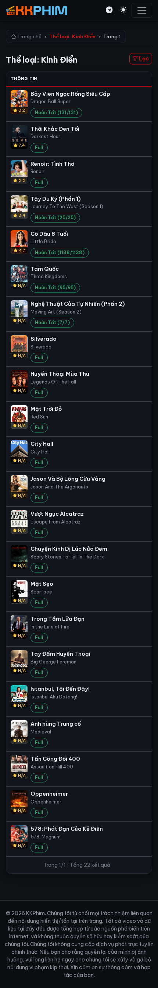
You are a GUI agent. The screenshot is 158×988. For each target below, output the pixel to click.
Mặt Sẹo (41, 584)
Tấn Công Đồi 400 (55, 759)
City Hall (41, 444)
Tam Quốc (44, 269)
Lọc (143, 58)
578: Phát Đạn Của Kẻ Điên (66, 829)
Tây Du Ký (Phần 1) (55, 199)
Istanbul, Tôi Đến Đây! (60, 689)
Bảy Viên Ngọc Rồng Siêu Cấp (70, 94)
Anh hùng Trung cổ (55, 724)
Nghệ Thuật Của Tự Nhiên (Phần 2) (77, 304)
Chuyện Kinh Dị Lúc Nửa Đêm (68, 549)
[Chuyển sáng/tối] (123, 10)
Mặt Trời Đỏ (46, 409)
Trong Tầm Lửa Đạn (57, 619)
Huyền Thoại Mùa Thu (59, 374)
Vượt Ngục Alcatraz (57, 514)
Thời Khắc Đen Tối (54, 129)
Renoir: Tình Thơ (52, 164)
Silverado (43, 339)
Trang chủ (29, 36)
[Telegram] (109, 10)
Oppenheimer (49, 794)
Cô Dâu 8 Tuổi (49, 234)
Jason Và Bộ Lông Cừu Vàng (67, 479)
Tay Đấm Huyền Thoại (60, 654)
